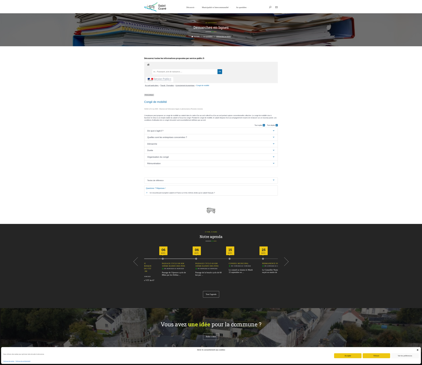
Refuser (376, 356)
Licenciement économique (185, 85)
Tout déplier (271, 125)
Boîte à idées (211, 336)
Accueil (196, 36)
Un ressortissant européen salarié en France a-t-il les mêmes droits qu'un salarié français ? (182, 193)
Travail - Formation (167, 85)
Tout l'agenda (211, 294)
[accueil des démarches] (211, 65)
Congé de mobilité (202, 85)
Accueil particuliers (152, 85)
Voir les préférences (405, 356)
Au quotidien (241, 7)
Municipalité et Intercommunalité (215, 7)
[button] (418, 350)
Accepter (348, 356)
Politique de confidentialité (22, 361)
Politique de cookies (8, 361)
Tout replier (259, 125)
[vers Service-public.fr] (159, 79)
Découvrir (190, 7)
